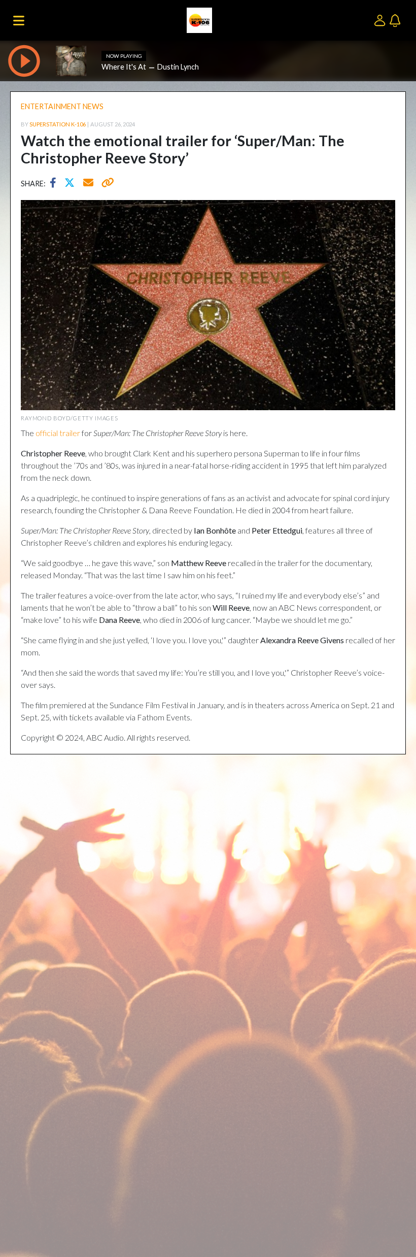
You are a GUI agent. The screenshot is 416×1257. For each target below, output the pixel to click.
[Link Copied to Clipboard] (105, 184)
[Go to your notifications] (396, 19)
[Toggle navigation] (18, 20)
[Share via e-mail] (88, 184)
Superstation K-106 (57, 124)
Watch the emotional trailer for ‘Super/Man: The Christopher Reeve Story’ (182, 149)
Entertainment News (62, 106)
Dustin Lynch (178, 66)
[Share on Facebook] (55, 184)
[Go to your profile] (381, 19)
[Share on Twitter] (72, 184)
